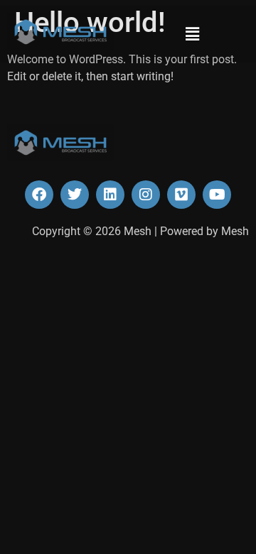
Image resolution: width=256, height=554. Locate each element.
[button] (192, 34)
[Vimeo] (181, 194)
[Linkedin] (110, 194)
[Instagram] (146, 194)
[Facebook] (39, 194)
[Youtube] (217, 194)
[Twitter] (74, 194)
